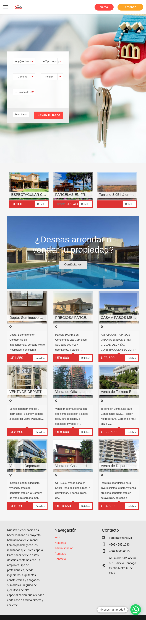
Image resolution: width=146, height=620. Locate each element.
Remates (60, 553)
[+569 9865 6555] (105, 551)
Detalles (41, 204)
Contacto (60, 559)
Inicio (57, 537)
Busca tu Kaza (48, 115)
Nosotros (60, 542)
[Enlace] (18, 7)
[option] (29, 191)
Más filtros (21, 114)
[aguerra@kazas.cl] (105, 537)
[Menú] (5, 7)
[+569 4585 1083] (105, 544)
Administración (63, 548)
